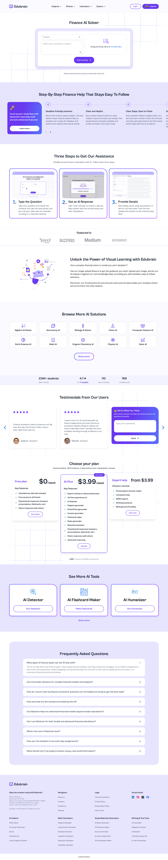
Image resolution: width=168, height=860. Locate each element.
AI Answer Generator (17, 827)
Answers (61, 802)
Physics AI (113, 344)
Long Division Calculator (67, 827)
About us (61, 797)
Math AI (53, 344)
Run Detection (33, 608)
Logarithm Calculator (66, 836)
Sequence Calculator (66, 841)
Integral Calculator (65, 823)
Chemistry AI (14, 836)
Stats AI (143, 344)
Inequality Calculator (65, 845)
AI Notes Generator (102, 823)
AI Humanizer (137, 823)
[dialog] (84, 857)
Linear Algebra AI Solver (18, 841)
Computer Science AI (142, 330)
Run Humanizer (134, 608)
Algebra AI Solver (23, 330)
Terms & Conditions (102, 797)
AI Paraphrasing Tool (139, 836)
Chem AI (113, 330)
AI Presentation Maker (103, 841)
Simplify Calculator (65, 832)
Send (133, 438)
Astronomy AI (53, 330)
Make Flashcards (84, 608)
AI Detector (136, 832)
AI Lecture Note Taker (103, 836)
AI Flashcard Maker (102, 827)
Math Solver (13, 823)
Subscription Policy (102, 806)
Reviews (61, 811)
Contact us (62, 806)
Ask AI (11, 832)
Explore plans (25, 128)
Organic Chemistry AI (82, 344)
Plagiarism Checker (139, 827)
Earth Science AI (23, 344)
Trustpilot (84, 382)
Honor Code (99, 811)
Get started (35, 514)
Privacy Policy (100, 802)
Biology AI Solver (83, 330)
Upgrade (84, 546)
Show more (84, 620)
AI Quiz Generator (101, 832)
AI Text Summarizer (139, 841)
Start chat (133, 513)
